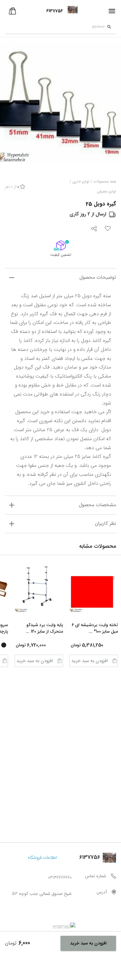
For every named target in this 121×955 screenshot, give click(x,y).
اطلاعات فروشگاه (42, 857)
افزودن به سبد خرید (89, 660)
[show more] (11, 277)
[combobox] (55, 27)
